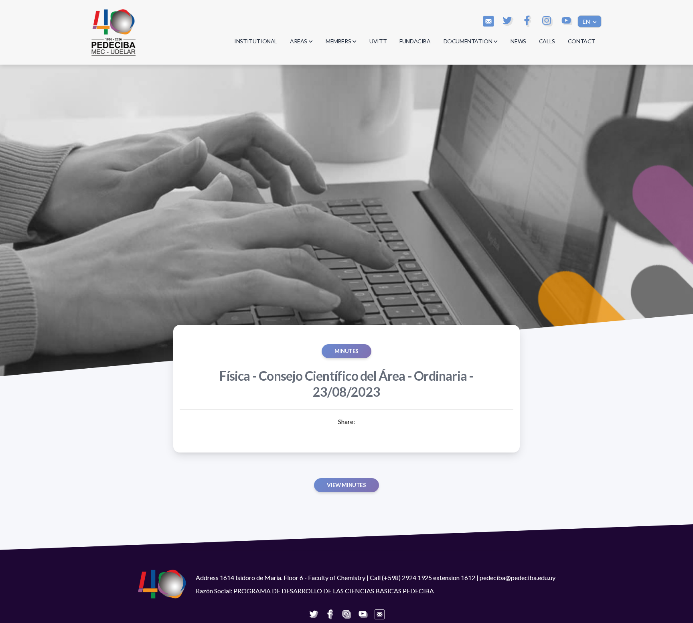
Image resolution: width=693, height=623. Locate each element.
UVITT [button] (378, 41)
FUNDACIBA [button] (414, 41)
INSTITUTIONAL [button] (255, 41)
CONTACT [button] (581, 41)
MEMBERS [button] (338, 41)
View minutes (346, 485)
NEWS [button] (518, 41)
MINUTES (346, 351)
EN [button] (587, 21)
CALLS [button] (547, 41)
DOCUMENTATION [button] (468, 41)
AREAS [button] (298, 41)
